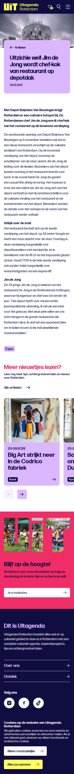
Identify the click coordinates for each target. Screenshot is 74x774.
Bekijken (55, 479)
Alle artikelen (13, 388)
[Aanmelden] (65, 592)
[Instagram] (9, 703)
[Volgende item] (22, 494)
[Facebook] (24, 703)
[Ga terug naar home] (21, 6)
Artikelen (20, 47)
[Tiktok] (38, 703)
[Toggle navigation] (68, 7)
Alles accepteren (19, 765)
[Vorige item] (8, 494)
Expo (9, 349)
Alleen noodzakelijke (21, 751)
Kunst (12, 479)
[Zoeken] (59, 7)
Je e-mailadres (17, 593)
